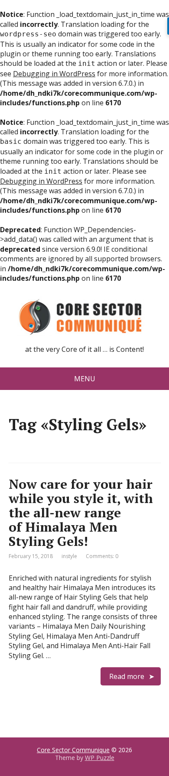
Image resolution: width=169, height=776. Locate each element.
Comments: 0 (102, 556)
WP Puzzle (99, 757)
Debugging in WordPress (54, 73)
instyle (69, 556)
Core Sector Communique (73, 750)
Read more (126, 676)
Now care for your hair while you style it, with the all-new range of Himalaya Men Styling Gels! (81, 512)
